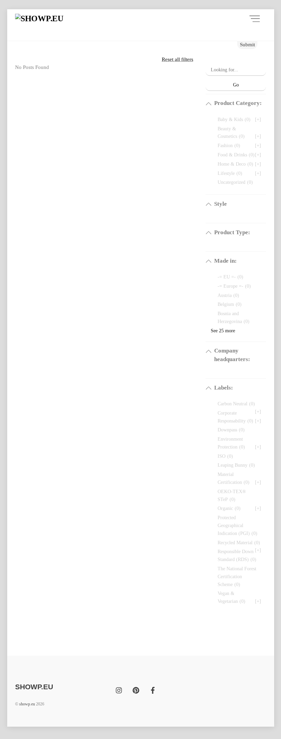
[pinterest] (136, 689)
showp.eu (27, 704)
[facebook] (153, 689)
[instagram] (119, 689)
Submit (247, 44)
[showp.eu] (39, 18)
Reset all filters (177, 59)
